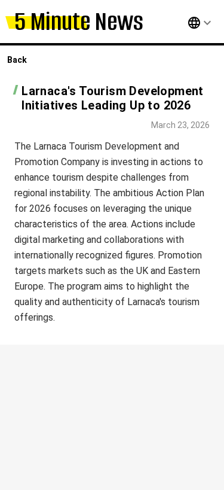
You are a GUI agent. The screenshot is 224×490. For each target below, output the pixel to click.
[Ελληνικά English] (186, 23)
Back (17, 60)
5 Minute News (78, 21)
